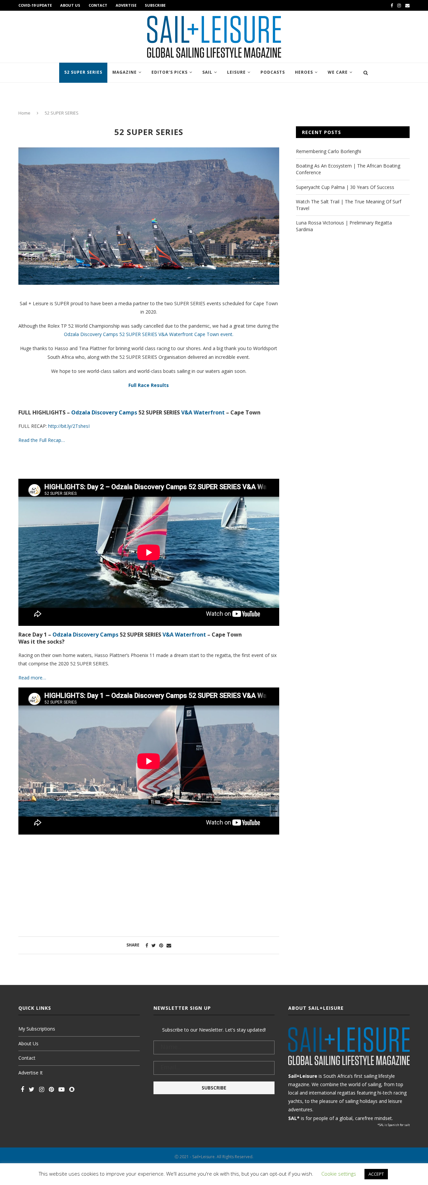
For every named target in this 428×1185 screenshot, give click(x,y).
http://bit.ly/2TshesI (69, 426)
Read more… (32, 677)
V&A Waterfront (203, 412)
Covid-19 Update (35, 5)
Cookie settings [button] (338, 1173)
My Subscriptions (36, 1029)
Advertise (126, 5)
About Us (70, 5)
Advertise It (30, 1072)
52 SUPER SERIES (83, 72)
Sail (207, 72)
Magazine (124, 72)
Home (24, 113)
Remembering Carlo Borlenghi (328, 151)
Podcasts (272, 72)
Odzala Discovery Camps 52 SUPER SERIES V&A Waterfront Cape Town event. (148, 334)
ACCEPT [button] (376, 1174)
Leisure (236, 72)
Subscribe (155, 5)
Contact (98, 5)
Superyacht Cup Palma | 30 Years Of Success (345, 187)
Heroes (304, 72)
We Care (338, 72)
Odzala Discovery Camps (104, 412)
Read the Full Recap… (41, 440)
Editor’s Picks (169, 72)
